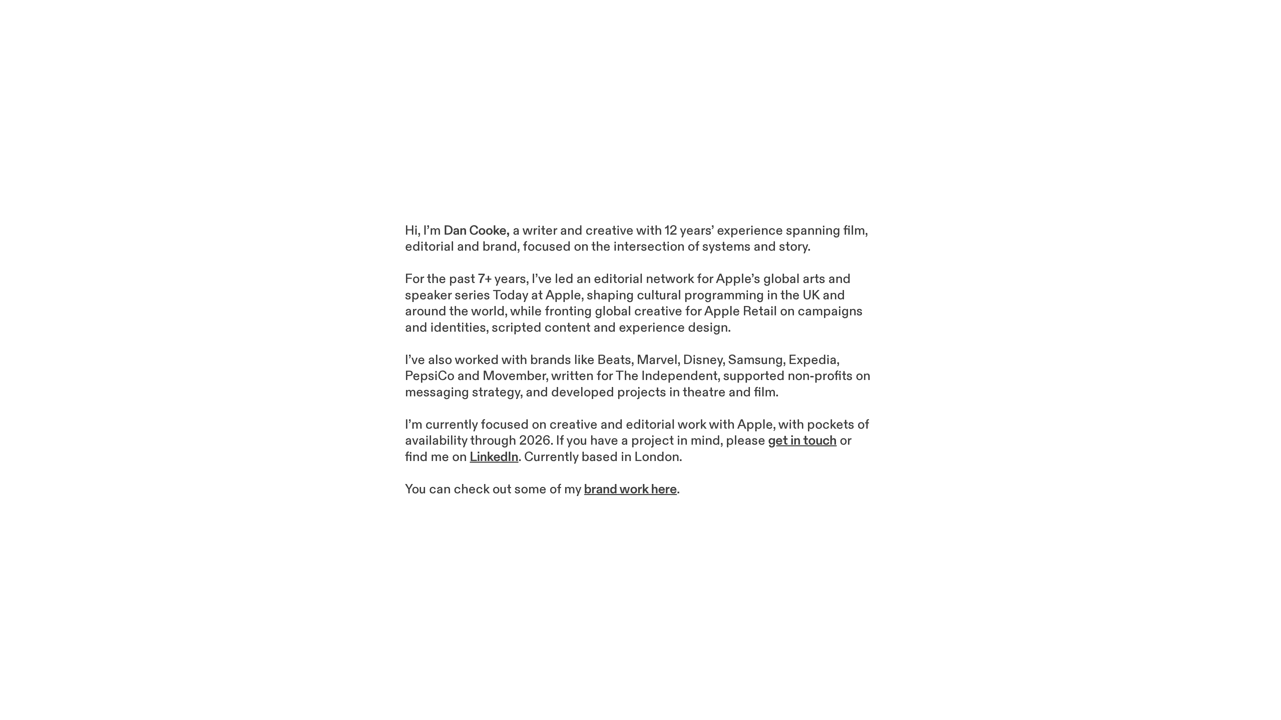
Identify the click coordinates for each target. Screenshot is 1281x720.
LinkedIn (494, 457)
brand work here (630, 489)
